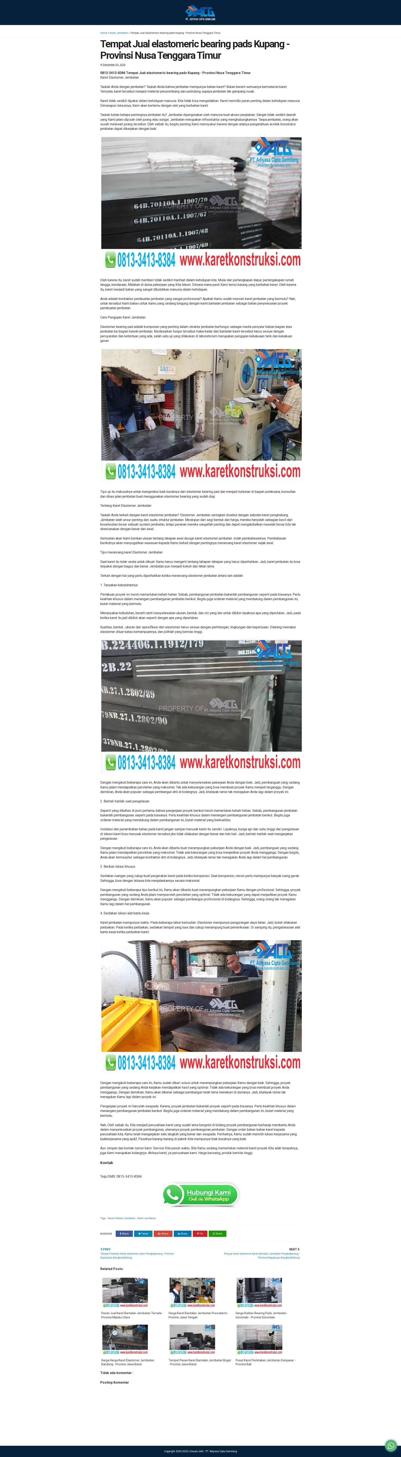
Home (103, 32)
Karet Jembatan (119, 32)
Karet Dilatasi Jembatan (122, 1218)
